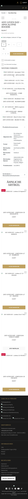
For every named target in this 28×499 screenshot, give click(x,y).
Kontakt (3, 453)
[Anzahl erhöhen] (8, 54)
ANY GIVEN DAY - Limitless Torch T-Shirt (14, 336)
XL (20, 45)
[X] (12, 488)
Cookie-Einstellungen (6, 474)
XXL (4, 49)
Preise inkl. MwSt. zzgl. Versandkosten (7, 33)
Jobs (2, 447)
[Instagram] (9, 488)
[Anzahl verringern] (2, 54)
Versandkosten (18, 491)
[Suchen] (23, 7)
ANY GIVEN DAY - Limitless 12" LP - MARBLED (14, 254)
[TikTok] (21, 488)
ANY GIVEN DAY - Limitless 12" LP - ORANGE (14, 295)
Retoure (3, 451)
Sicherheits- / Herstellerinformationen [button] (11, 174)
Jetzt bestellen (14, 348)
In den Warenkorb (18, 53)
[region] (14, 17)
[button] (14, 60)
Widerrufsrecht (5, 466)
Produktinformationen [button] (10, 127)
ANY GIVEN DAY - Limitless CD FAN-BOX (14, 377)
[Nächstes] (25, 17)
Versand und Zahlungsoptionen (9, 468)
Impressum (4, 463)
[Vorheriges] (2, 17)
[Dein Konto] (18, 2)
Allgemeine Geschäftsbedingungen (10, 472)
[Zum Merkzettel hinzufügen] (25, 190)
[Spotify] (15, 488)
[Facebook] (6, 488)
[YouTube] (18, 488)
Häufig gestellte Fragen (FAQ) (8, 449)
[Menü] (26, 7)
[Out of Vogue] (14, 485)
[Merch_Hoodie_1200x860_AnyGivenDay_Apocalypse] (14, 16)
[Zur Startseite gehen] (4, 7)
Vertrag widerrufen (8, 478)
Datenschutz (4, 470)
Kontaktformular (14, 435)
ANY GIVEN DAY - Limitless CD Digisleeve (14, 213)
